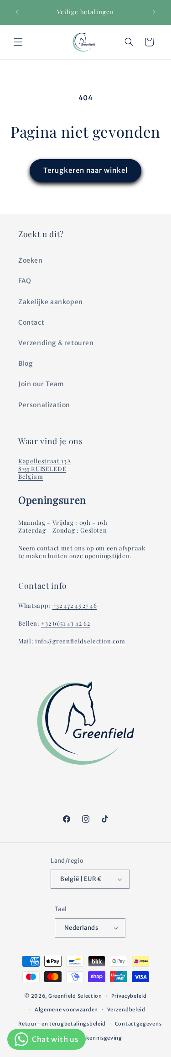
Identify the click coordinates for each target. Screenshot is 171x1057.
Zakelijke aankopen (50, 302)
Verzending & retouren (56, 343)
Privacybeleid (129, 996)
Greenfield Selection (75, 996)
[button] (18, 42)
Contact (31, 322)
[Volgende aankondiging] (154, 12)
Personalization (44, 405)
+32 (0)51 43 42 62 (65, 623)
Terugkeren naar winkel (85, 170)
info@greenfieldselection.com (80, 641)
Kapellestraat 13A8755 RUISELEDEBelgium (44, 468)
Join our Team (41, 384)
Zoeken (30, 260)
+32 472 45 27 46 (74, 605)
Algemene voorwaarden (66, 1009)
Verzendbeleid (126, 1009)
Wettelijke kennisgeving (90, 1038)
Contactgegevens (138, 1024)
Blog (25, 363)
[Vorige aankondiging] (17, 12)
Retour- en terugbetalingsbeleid (62, 1024)
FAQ (24, 281)
